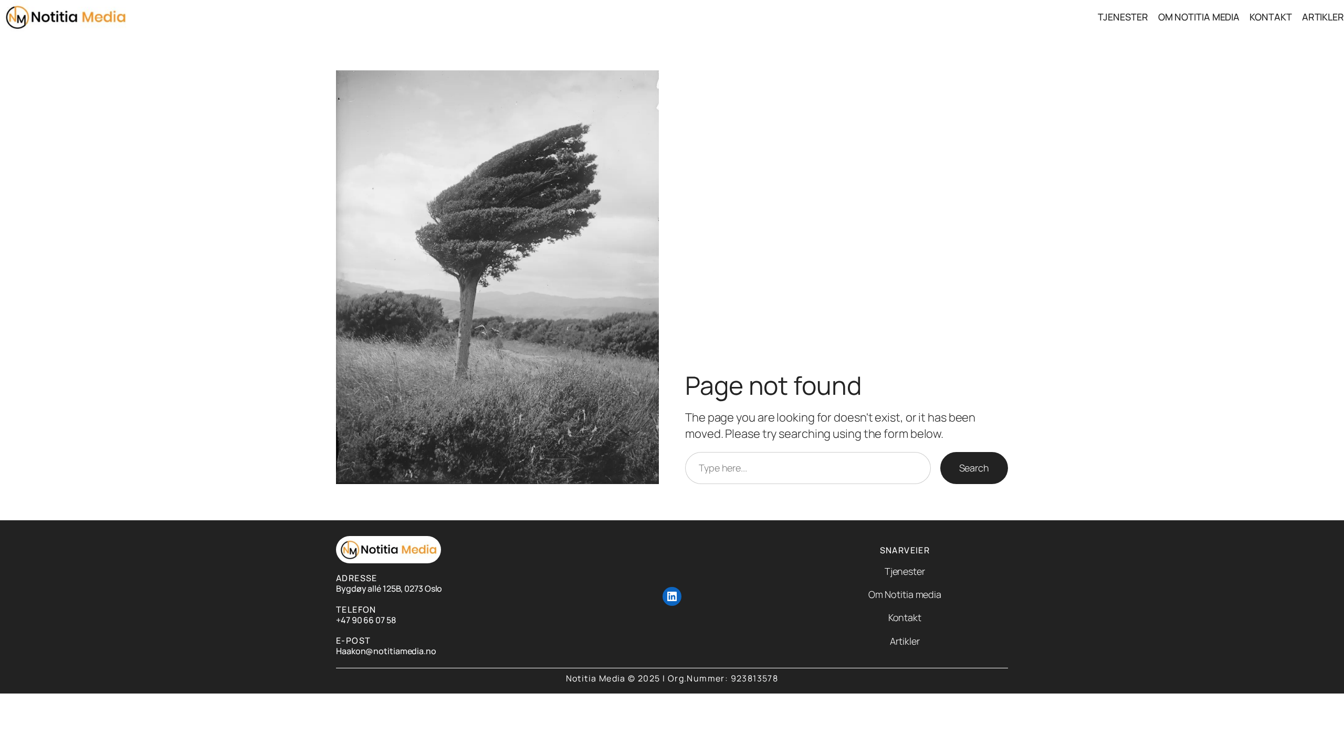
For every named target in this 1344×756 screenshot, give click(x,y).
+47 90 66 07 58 (366, 620)
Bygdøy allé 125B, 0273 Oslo (389, 588)
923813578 (755, 678)
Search (974, 467)
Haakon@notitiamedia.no (386, 651)
